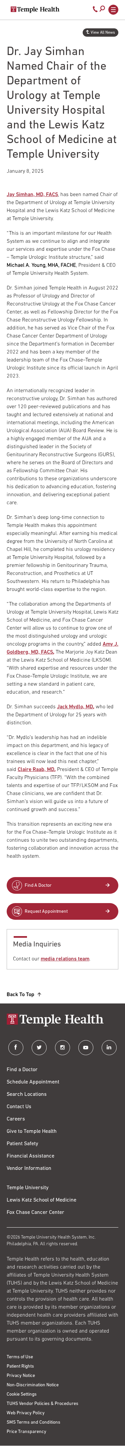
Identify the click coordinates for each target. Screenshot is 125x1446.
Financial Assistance (30, 1156)
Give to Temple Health (32, 1131)
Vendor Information (29, 1168)
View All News (103, 33)
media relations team (65, 959)
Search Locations (27, 1094)
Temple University (28, 1188)
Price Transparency (26, 1431)
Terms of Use (20, 1357)
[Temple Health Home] (35, 9)
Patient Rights (20, 1366)
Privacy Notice (21, 1375)
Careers (16, 1119)
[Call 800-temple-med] (95, 11)
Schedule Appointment (33, 1082)
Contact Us (19, 1107)
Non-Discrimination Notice (33, 1385)
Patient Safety (22, 1144)
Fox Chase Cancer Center (35, 1212)
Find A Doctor (38, 885)
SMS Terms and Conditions (33, 1422)
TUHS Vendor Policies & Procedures (42, 1403)
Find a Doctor (22, 1069)
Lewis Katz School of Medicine (41, 1200)
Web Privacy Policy (26, 1413)
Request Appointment (46, 911)
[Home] (62, 1020)
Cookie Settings (22, 1394)
